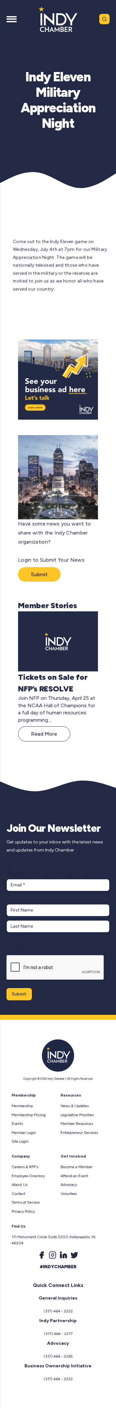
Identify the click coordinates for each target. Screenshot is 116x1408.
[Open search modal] (104, 19)
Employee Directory (28, 1176)
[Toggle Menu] (11, 19)
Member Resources (77, 1123)
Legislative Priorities (77, 1115)
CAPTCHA (18, 949)
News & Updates (75, 1106)
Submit (39, 574)
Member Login (24, 1132)
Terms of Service (26, 1202)
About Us (19, 1184)
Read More (44, 734)
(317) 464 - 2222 (58, 1311)
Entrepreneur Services (79, 1132)
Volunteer (69, 1193)
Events (17, 1123)
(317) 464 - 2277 (58, 1333)
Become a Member (76, 1167)
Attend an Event (74, 1176)
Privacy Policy (23, 1211)
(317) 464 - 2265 (58, 1356)
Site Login (20, 1141)
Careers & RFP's (25, 1167)
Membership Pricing (29, 1115)
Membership (22, 1106)
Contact (18, 1193)
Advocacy (69, 1184)
